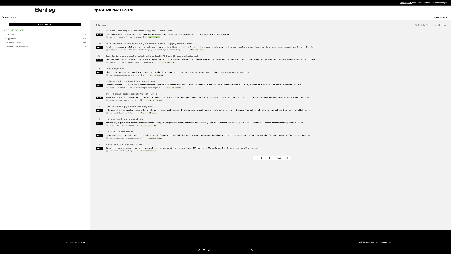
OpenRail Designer (144, 50)
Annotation (123, 88)
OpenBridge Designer (134, 37)
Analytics (122, 37)
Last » (287, 158)
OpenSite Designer (175, 50)
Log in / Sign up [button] (439, 17)
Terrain (138, 75)
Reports (138, 138)
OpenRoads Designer (160, 50)
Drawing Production (129, 50)
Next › (279, 158)
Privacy (69, 242)
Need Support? (406, 3)
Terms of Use (80, 242)
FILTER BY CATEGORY (15, 30)
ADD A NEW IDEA (46, 25)
